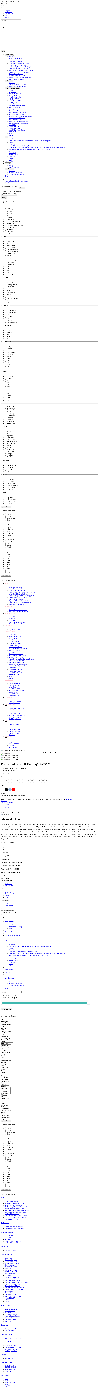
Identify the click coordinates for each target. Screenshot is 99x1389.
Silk (8, 394)
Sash (8, 366)
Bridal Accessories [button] (7, 1232)
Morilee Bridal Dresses (16, 599)
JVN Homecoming (14, 650)
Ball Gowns (10, 241)
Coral (8, 556)
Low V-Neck (11, 439)
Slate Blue (10, 529)
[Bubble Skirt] (7, 1037)
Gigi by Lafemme (14, 641)
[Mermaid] (5, 1100)
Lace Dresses (11, 247)
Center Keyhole (11, 286)
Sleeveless (10, 489)
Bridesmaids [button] (5, 1223)
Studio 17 (11, 676)
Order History (9, 905)
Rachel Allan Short (14, 694)
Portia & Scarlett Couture (16, 657)
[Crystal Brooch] (5, 1067)
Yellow (9, 514)
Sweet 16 (9, 233)
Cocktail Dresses (12, 214)
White (8, 572)
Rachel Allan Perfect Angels (17, 708)
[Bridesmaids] (8, 1021)
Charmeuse (10, 376)
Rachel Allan (12, 668)
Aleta (10, 740)
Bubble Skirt (10, 283)
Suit (8, 268)
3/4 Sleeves (10, 481)
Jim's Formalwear (14, 724)
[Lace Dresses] (6, 1033)
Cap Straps (10, 498)
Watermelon (10, 549)
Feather (9, 356)
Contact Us (8, 884)
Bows (8, 350)
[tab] (51, 594)
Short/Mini (10, 417)
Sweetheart (10, 455)
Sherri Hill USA (14, 674)
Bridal (8, 208)
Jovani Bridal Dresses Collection (18, 594)
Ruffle (8, 364)
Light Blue (10, 528)
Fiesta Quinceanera (14, 703)
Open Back (10, 294)
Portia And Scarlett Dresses (17, 661)
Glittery (9, 330)
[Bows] (5, 1066)
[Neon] (3, 1057)
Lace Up (9, 314)
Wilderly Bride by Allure (16, 604)
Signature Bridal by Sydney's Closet (20, 601)
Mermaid (9, 469)
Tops (8, 270)
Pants (8, 257)
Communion (10, 216)
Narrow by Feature (10, 201)
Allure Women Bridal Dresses (18, 590)
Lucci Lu (11, 745)
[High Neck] (5, 1091)
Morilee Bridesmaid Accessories (18, 624)
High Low (10, 290)
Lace (8, 362)
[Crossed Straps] (6, 1047)
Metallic (9, 332)
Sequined (9, 392)
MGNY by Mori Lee (15, 719)
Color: (3, 785)
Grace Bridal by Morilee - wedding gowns (21, 596)
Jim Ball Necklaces (14, 729)
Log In (7, 17)
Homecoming (11, 223)
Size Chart (4, 801)
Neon (8, 334)
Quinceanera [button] (5, 1325)
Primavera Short (13, 692)
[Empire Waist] (5, 1098)
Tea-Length (10, 421)
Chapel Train (11, 410)
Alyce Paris (12, 635)
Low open (10, 316)
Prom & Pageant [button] (6, 1254)
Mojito (9, 516)
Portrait (9, 445)
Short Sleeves (11, 487)
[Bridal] (8, 1019)
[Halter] (5, 1090)
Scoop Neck (10, 449)
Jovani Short (12, 687)
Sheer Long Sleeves (13, 485)
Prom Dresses (11, 227)
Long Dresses (11, 253)
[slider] (88, 1003)
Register (7, 15)
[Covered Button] (6, 1045)
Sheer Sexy (10, 263)
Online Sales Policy (7, 802)
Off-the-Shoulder (12, 441)
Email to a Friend (6, 804)
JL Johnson (12, 620)
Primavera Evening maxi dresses (18, 666)
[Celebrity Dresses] (7, 1038)
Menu (3, 51)
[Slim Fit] (5, 1102)
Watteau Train (11, 423)
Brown (9, 564)
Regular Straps (11, 499)
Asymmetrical (11, 408)
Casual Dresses (11, 212)
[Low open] (6, 1050)
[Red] (13, 789)
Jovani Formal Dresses (15, 647)
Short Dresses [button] (5, 1305)
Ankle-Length (11, 406)
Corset (9, 288)
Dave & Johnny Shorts (15, 640)
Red (8, 553)
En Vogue (12, 618)
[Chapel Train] (5, 1083)
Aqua (8, 524)
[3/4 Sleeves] (7, 1107)
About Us (8, 892)
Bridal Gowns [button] (9, 921)
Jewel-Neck (10, 437)
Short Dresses (11, 264)
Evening (9, 217)
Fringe (9, 360)
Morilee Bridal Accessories (17, 622)
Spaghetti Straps (11, 501)
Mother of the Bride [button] (7, 1342)
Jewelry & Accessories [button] (8, 1362)
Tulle (8, 397)
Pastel (8, 338)
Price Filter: (7, 193)
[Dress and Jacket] (6, 1031)
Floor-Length (11, 414)
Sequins (9, 368)
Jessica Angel (13, 645)
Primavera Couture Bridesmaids (18, 611)
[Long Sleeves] (7, 1109)
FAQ (6, 897)
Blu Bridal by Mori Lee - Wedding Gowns (22, 592)
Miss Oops (12, 735)
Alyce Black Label (14, 713)
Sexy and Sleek (11, 261)
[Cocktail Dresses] (8, 1024)
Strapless (9, 453)
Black (8, 566)
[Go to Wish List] (3, 5)
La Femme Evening (15, 717)
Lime (8, 522)
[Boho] (6, 1030)
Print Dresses (11, 259)
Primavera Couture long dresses (18, 664)
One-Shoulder (11, 443)
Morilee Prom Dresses (16, 654)
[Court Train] (5, 1084)
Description (8, 808)
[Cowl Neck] (5, 1088)
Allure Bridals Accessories (17, 617)
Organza (9, 388)
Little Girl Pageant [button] (7, 1334)
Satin (8, 390)
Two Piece (10, 274)
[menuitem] (51, 10)
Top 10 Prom (13, 747)
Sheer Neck (10, 451)
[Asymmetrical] (5, 1081)
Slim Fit (9, 471)
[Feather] (4, 1074)
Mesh (8, 386)
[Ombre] (3, 1059)
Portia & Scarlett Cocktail (16, 690)
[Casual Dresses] (8, 1023)
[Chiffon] (4, 1073)
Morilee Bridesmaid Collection (18, 610)
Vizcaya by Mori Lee (15, 701)
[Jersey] (4, 1076)
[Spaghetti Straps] (6, 1117)
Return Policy (9, 885)
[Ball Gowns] (6, 1028)
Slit (8, 302)
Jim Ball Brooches (14, 731)
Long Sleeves (11, 483)
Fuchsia (9, 547)
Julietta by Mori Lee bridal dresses (19, 597)
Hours (6, 989)
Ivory (8, 558)
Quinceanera (10, 229)
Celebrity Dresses (12, 285)
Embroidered (11, 354)
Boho (8, 243)
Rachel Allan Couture (15, 669)
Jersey (8, 382)
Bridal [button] (3, 1198)
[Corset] (7, 1041)
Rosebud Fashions (14, 629)
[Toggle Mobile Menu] (1, 914)
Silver (8, 570)
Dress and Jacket (12, 245)
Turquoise (10, 526)
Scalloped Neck (11, 447)
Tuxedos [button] (3, 1355)
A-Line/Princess (11, 465)
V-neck (9, 457)
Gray (8, 568)
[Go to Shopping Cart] (1, 5)
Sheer (8, 318)
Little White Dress (12, 251)
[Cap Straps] (6, 1114)
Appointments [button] (9, 978)
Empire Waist (11, 467)
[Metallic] (3, 1055)
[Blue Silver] (10, 789)
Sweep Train (10, 419)
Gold (8, 562)
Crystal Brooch (11, 352)
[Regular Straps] (6, 1115)
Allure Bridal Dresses (15, 587)
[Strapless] (6, 1119)
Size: (2, 777)
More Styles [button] (5, 1375)
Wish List (7, 10)
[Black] (6, 789)
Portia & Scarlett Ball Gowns (17, 655)
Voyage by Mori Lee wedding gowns (20, 602)
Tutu (8, 272)
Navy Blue (10, 533)
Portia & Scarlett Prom (16, 662)
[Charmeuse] (4, 1071)
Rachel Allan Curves (15, 671)
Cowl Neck (10, 432)
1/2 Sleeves (10, 479)
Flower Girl (10, 219)
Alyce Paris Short (14, 685)
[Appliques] (5, 1062)
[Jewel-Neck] (5, 1093)
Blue (8, 531)
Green (8, 520)
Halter (8, 434)
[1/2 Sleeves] (7, 1105)
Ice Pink (9, 541)
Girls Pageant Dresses (13, 221)
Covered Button (11, 310)
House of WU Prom (15, 643)
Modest (9, 255)
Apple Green (11, 518)
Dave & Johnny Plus (15, 638)
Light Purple (10, 539)
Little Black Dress (12, 249)
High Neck (10, 436)
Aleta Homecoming (15, 683)
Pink (8, 543)
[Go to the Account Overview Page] (1, 7)
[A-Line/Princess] (5, 1097)
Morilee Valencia (14, 744)
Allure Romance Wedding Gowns (19, 589)
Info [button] (6, 941)
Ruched (9, 300)
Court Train (10, 412)
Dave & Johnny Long (15, 636)
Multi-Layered (11, 292)
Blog (10, 742)
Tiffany (11, 678)
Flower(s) (9, 358)
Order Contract (9, 969)
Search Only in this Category (12, 191)
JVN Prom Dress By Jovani (18, 648)
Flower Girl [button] (4, 1246)
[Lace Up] (6, 1048)
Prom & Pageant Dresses (12, 935)
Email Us (69, 799)
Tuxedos (7, 972)
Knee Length (11, 416)
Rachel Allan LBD (14, 695)
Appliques (10, 347)
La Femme (12, 652)
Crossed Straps (11, 312)
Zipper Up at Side (12, 322)
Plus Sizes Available (13, 298)
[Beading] (5, 1064)
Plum (8, 551)
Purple (9, 535)
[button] (9, 55)
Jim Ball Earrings (14, 733)
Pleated (9, 296)
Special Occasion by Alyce (17, 715)
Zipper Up (10, 320)
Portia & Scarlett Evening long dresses (21, 659)
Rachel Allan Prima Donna (17, 673)
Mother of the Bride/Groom (15, 225)
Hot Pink (9, 545)
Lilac (8, 537)
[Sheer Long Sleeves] (7, 1110)
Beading (9, 348)
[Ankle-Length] (5, 1080)
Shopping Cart (9, 13)
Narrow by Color (9, 511)
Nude (8, 560)
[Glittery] (3, 1054)
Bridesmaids (10, 210)
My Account (8, 12)
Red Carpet (10, 231)
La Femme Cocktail (15, 689)
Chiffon (9, 378)
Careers (7, 895)
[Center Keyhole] (7, 1040)
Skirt (8, 266)
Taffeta (9, 395)
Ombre (9, 336)
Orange (9, 555)
